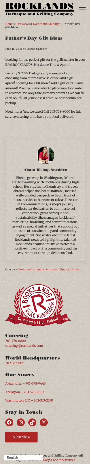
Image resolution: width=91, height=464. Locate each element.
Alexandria (13, 383)
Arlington (12, 392)
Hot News (23, 24)
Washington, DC (17, 400)
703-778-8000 (15, 341)
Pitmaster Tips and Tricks (63, 269)
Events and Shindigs (46, 24)
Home (9, 24)
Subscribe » (21, 437)
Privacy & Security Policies (57, 460)
